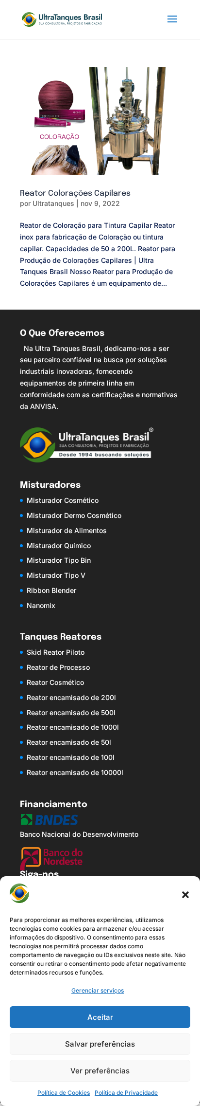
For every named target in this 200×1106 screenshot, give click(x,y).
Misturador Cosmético (63, 500)
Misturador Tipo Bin (59, 560)
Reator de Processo (58, 667)
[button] (185, 895)
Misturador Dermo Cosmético (74, 515)
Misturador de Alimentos (67, 530)
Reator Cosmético (55, 682)
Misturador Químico (59, 545)
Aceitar (100, 1017)
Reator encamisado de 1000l (73, 727)
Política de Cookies (63, 1092)
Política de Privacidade (126, 1092)
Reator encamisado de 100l (71, 757)
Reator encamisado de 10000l (75, 772)
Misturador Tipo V (56, 575)
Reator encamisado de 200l (71, 697)
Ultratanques (53, 203)
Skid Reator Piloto (55, 652)
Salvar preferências (100, 1044)
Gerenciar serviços (97, 990)
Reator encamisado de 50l (69, 742)
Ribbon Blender (51, 590)
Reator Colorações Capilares (75, 193)
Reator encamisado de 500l (71, 712)
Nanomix (41, 605)
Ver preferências (100, 1070)
